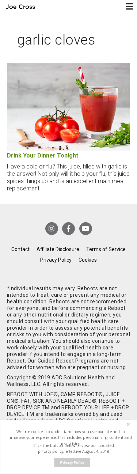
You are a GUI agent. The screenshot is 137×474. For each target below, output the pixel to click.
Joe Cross (20, 7)
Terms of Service (106, 249)
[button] (70, 438)
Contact (20, 249)
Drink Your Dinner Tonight (42, 155)
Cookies (88, 260)
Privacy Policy (56, 260)
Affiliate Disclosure (58, 249)
